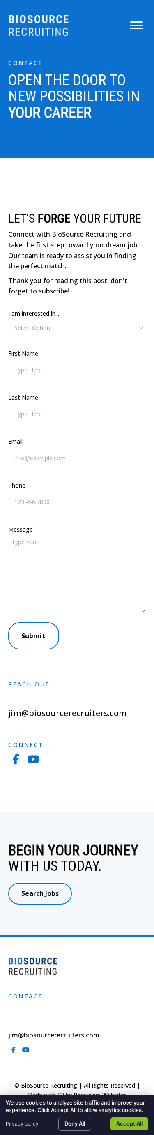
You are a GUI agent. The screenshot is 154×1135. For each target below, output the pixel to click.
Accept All (129, 1123)
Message (20, 529)
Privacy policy (22, 1124)
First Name (23, 353)
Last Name (23, 397)
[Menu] (136, 26)
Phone (16, 485)
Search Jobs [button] (40, 893)
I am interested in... (33, 313)
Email (15, 441)
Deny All (74, 1123)
